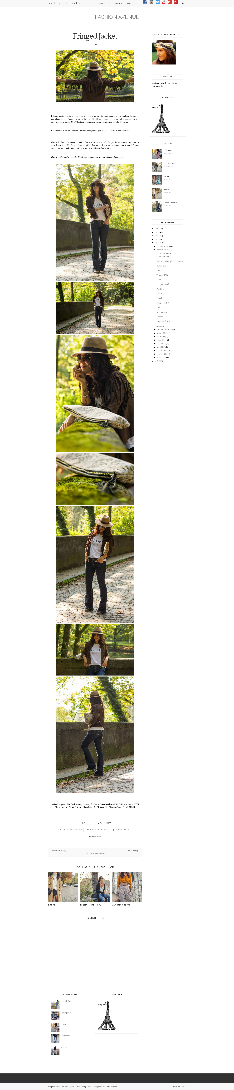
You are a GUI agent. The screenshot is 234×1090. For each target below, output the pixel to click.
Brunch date (66, 1001)
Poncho (159, 270)
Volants (64, 1047)
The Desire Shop (99, 119)
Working (160, 289)
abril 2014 (161, 347)
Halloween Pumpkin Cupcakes (169, 261)
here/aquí (87, 804)
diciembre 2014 (163, 246)
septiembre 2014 (164, 329)
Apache (159, 317)
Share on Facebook (72, 830)
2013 (156, 361)
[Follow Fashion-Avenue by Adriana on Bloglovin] (161, 132)
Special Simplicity (90, 905)
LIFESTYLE (91, 3)
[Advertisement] (164, 386)
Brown (166, 176)
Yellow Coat (161, 307)
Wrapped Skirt (162, 275)
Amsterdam (161, 312)
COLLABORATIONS (115, 3)
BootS (51, 905)
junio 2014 (161, 340)
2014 (156, 243)
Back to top (178, 1087)
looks (98, 836)
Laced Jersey (66, 1013)
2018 (156, 229)
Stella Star (65, 1036)
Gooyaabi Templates (94, 1086)
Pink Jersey (168, 150)
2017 (156, 232)
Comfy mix (161, 266)
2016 (156, 236)
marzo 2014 (161, 351)
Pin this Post (122, 830)
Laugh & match (163, 284)
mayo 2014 (161, 343)
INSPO (101, 3)
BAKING (71, 3)
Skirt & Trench (162, 257)
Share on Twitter (99, 830)
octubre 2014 (162, 253)
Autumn (160, 326)
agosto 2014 (162, 333)
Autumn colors (121, 905)
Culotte (159, 294)
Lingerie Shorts (163, 321)
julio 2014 (161, 337)
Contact (61, 3)
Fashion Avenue (117, 17)
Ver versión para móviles (95, 853)
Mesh (158, 280)
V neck (159, 298)
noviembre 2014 (164, 250)
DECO (81, 3)
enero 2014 (161, 357)
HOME (50, 3)
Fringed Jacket (162, 303)
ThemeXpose (69, 1086)
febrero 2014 (162, 354)
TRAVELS (130, 3)
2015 (156, 239)
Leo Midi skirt (169, 163)
